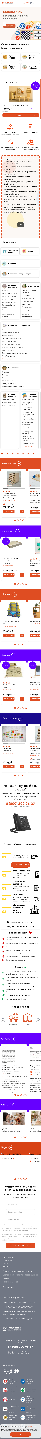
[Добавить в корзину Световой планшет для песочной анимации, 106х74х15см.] (22, 575)
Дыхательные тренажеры (27, 408)
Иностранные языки (9, 341)
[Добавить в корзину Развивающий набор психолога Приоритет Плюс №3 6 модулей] (22, 511)
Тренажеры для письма (27, 403)
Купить (18, 115)
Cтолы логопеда (28, 400)
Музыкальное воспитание (11, 344)
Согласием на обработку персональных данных (15, 1230)
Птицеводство (27, 295)
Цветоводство (27, 304)
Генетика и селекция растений (29, 291)
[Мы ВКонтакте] (5, 1371)
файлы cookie (32, 1426)
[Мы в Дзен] (10, 1371)
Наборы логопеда (28, 443)
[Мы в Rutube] (16, 1371)
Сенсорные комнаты (9, 302)
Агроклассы (6, 290)
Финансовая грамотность (11, 333)
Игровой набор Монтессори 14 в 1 (9, 749)
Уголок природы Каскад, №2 (11, 623)
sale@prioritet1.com (24, 1353)
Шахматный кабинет (9, 381)
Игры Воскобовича (29, 419)
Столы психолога (8, 400)
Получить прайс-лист (20, 1245)
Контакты (6, 1266)
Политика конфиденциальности (17, 1271)
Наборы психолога (9, 403)
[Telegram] (31, 3)
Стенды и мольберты (9, 384)
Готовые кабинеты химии (8, 311)
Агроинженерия (27, 301)
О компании (7, 1261)
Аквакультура (27, 307)
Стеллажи (5, 372)
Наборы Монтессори (9, 405)
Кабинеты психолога (9, 293)
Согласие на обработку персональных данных (20, 1276)
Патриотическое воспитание (12, 330)
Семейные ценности (9, 356)
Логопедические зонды (28, 428)
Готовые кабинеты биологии (8, 316)
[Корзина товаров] (27, 3)
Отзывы (5, 1263)
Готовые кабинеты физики (8, 306)
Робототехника (7, 336)
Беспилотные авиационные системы (14, 353)
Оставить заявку (20, 865)
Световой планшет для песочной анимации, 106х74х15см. (10, 560)
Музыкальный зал (8, 378)
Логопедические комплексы (28, 433)
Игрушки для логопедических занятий (28, 414)
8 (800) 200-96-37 (24, 3)
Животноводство (28, 298)
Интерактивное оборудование (13, 387)
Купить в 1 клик (9, 511)
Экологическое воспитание (11, 338)
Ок (20, 1434)
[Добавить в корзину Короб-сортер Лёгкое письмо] (22, 699)
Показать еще (7, 359)
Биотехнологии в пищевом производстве (28, 315)
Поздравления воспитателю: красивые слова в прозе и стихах (11, 1130)
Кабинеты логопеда (9, 296)
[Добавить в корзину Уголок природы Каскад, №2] (22, 635)
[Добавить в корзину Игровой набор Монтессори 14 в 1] (22, 766)
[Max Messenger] (34, 3)
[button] (4, 24)
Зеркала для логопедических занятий (28, 438)
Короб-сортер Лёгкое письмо (10, 686)
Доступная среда (8, 350)
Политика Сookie (10, 1282)
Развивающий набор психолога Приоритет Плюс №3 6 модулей (10, 495)
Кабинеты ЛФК (7, 299)
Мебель (5, 375)
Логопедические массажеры (28, 423)
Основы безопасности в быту (12, 347)
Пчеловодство (27, 310)
